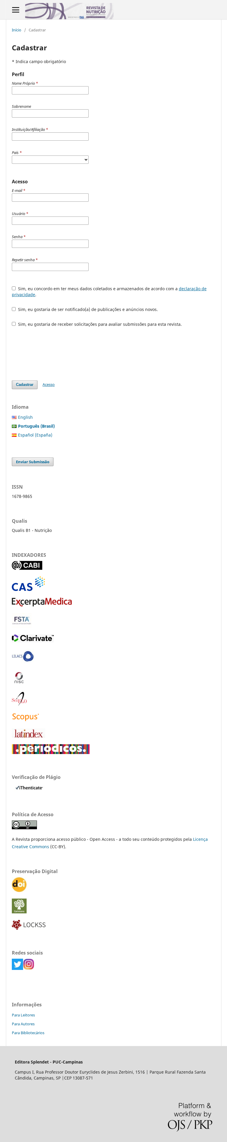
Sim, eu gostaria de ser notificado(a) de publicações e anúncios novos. (87, 309)
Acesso (49, 384)
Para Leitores (23, 1015)
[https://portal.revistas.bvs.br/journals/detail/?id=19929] (23, 662)
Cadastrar (24, 384)
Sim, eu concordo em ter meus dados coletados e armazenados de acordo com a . (109, 291)
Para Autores (23, 1023)
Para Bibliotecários (28, 1032)
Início (16, 30)
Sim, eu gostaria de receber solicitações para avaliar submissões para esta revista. (99, 324)
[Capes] (51, 752)
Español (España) (35, 435)
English (25, 417)
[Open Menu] (15, 9)
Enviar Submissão (32, 461)
